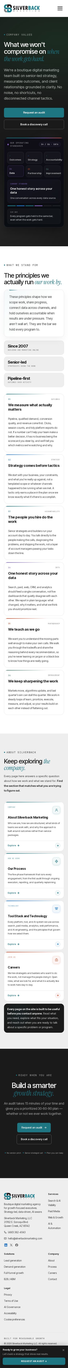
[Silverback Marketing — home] (22, 8)
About (51, 1260)
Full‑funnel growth (14, 1272)
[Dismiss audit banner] (63, 1350)
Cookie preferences (14, 1319)
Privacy (8, 1294)
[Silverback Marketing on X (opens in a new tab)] (11, 1245)
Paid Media (54, 1211)
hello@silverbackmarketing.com (25, 1238)
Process (52, 1266)
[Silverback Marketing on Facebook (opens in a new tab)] (16, 1245)
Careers (52, 1272)
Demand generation (15, 1266)
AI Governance (12, 1307)
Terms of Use (11, 1300)
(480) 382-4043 (17, 1232)
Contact (52, 1279)
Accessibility (10, 1313)
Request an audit (34, 112)
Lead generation (13, 1260)
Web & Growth (55, 1217)
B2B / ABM (9, 1279)
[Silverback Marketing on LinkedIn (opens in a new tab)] (6, 1245)
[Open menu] (60, 8)
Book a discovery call (34, 124)
